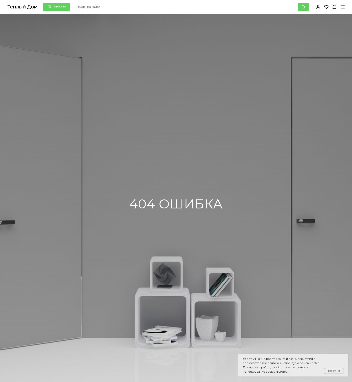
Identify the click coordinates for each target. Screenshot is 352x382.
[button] (318, 7)
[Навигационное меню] (343, 7)
